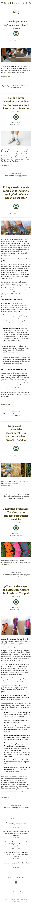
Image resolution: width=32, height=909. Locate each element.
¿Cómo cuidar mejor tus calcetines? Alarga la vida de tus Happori (16, 590)
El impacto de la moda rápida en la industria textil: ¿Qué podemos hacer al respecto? (16, 844)
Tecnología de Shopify (16, 901)
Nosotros (8, 892)
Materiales (12, 177)
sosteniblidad (19, 177)
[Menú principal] (2, 3)
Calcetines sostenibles (21, 175)
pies (19, 87)
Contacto (15, 892)
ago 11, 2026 (16, 28)
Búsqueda (23, 892)
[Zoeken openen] (5, 3)
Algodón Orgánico (7, 86)
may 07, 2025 (16, 201)
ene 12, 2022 (16, 596)
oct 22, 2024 (16, 522)
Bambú (27, 495)
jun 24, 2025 (16, 111)
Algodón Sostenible (18, 86)
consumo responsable (22, 414)
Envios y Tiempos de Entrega (16, 894)
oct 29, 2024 (16, 443)
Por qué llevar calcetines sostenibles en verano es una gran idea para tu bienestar (16, 833)
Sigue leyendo (5, 76)
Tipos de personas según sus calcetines (16, 824)
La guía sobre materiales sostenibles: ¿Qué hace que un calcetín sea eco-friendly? (16, 433)
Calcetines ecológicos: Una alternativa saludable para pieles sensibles (16, 864)
